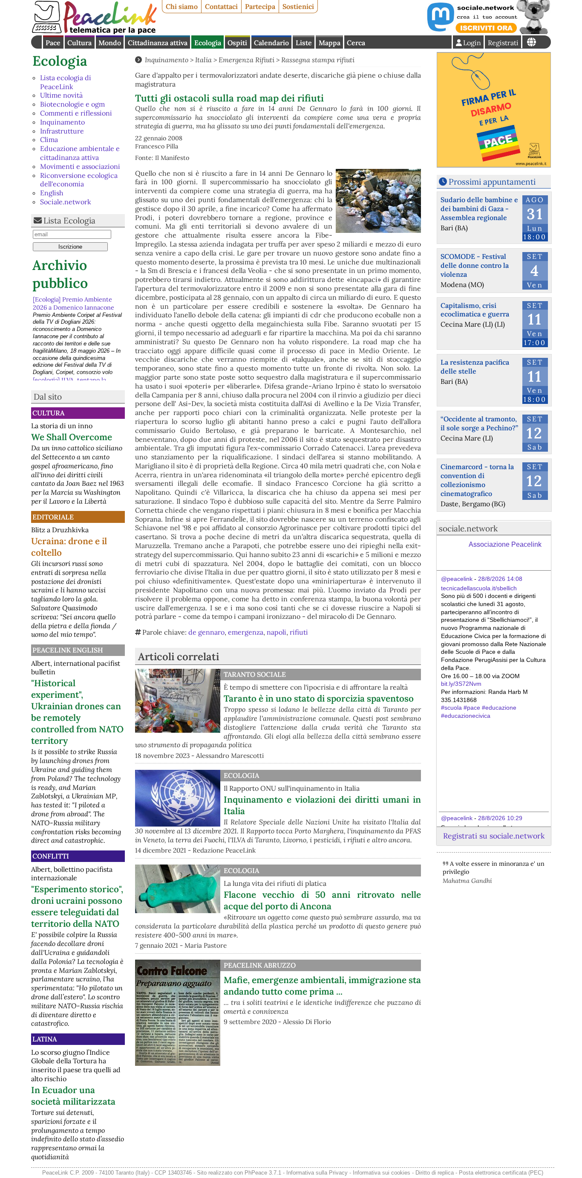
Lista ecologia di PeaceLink (65, 82)
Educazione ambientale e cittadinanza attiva (80, 153)
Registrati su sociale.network (494, 836)
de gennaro (206, 632)
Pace (53, 42)
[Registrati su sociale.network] (488, 31)
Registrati (503, 42)
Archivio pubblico (60, 274)
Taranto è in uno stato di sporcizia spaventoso (319, 698)
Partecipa (260, 6)
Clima (49, 139)
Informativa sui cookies (381, 1172)
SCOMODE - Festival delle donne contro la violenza (475, 265)
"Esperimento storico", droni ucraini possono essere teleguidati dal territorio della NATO (77, 906)
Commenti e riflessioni (76, 113)
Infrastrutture (62, 131)
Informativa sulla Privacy (317, 1172)
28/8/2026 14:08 (500, 578)
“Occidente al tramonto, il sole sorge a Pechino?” (479, 423)
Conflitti (50, 856)
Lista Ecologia (69, 220)
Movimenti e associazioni (80, 166)
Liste (304, 42)
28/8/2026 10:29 (500, 818)
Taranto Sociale (255, 674)
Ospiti (237, 42)
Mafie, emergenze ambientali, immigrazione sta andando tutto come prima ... (322, 985)
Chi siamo (182, 6)
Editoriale (53, 517)
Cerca (356, 42)
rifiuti (299, 632)
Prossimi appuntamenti (492, 182)
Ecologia (207, 42)
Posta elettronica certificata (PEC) (501, 1172)
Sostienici (298, 6)
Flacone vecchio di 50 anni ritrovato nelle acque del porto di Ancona (322, 900)
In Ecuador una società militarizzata (73, 1095)
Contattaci (221, 6)
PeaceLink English (67, 650)
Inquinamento (62, 122)
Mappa (329, 42)
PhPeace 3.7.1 (263, 1172)
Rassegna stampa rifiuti (317, 59)
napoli (276, 632)
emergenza (245, 632)
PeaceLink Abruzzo (260, 965)
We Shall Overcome (71, 437)
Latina (44, 1039)
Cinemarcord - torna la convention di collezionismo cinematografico (477, 479)
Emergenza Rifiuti (246, 59)
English (51, 193)
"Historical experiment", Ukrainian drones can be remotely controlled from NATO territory (77, 711)
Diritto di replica (434, 1172)
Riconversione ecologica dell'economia (79, 180)
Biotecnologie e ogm (72, 104)
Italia (203, 59)
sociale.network (468, 528)
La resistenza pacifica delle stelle (475, 366)
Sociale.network (65, 201)
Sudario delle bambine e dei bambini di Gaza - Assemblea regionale (479, 208)
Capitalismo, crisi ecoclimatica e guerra (475, 310)
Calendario (271, 42)
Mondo (109, 42)
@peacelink (457, 578)
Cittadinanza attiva (157, 42)
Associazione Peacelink (505, 544)
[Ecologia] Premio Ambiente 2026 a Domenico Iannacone (73, 303)
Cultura (79, 42)
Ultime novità (61, 95)
